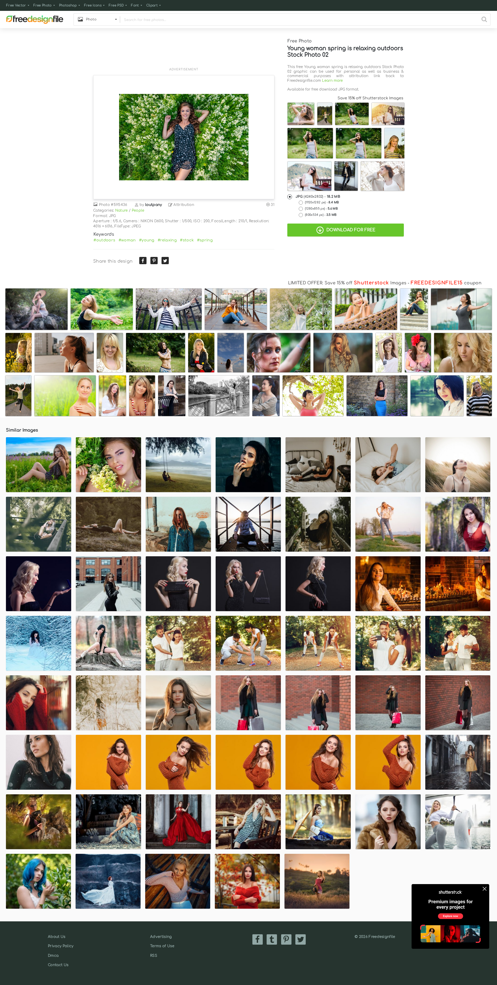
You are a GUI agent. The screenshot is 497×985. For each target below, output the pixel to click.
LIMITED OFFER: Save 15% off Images (347, 283)
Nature (121, 210)
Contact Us (58, 965)
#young (147, 240)
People (138, 210)
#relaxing (167, 240)
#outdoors (104, 240)
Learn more (332, 81)
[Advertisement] (183, 51)
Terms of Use (162, 946)
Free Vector (16, 5)
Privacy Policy (60, 946)
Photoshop (68, 5)
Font (135, 5)
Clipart (152, 5)
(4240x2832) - (318, 196)
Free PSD (116, 5)
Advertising (161, 937)
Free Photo (42, 5)
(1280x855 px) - (321, 208)
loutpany (153, 205)
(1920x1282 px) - (322, 202)
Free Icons (92, 5)
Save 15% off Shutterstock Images (370, 98)
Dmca (53, 956)
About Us (56, 937)
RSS (153, 956)
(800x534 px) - (321, 215)
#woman (127, 240)
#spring (205, 240)
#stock (187, 240)
